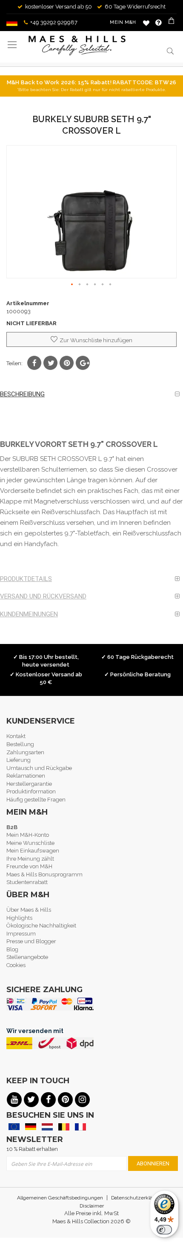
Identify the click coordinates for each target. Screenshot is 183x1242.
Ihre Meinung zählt (30, 859)
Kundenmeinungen (29, 614)
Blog (12, 949)
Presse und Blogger (31, 941)
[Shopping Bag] (172, 22)
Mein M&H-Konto (27, 835)
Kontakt (16, 736)
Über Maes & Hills (28, 910)
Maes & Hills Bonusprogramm (44, 874)
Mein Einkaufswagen (32, 850)
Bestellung (20, 744)
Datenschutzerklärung (137, 1198)
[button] (72, 284)
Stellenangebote (27, 957)
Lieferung (18, 760)
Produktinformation (31, 791)
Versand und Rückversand (43, 596)
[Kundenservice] (158, 22)
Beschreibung (22, 394)
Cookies (16, 965)
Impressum (21, 933)
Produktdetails (26, 579)
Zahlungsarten (25, 752)
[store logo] (77, 45)
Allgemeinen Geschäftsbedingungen (60, 1198)
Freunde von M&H (29, 866)
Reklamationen (25, 776)
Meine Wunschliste (146, 23)
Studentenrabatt (27, 882)
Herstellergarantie (29, 784)
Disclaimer (92, 1206)
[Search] (170, 50)
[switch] (164, 1229)
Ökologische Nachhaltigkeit (41, 925)
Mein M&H (123, 22)
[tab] (91, 394)
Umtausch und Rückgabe (39, 768)
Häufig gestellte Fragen (36, 799)
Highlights (19, 918)
